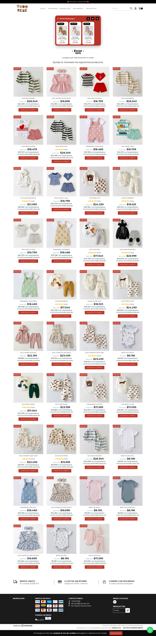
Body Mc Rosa (94, 507)
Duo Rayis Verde (28, 98)
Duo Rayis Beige (128, 98)
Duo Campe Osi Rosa (28, 352)
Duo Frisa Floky (127, 301)
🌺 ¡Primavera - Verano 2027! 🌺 (78, 2)
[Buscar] (131, 8)
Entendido (116, 633)
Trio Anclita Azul (61, 198)
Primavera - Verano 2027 (59, 8)
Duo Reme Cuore (28, 146)
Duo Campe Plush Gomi (28, 456)
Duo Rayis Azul (61, 146)
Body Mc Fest (61, 555)
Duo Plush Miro (61, 456)
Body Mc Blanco (127, 456)
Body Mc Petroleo (127, 507)
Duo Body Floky (127, 404)
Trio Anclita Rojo (94, 98)
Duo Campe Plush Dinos (61, 352)
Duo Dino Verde (28, 404)
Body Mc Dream (127, 352)
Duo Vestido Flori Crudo (61, 507)
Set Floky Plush (61, 404)
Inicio (43, 8)
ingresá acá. (116, 628)
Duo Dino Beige (61, 301)
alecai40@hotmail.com (80, 604)
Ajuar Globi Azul (94, 301)
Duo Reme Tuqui (127, 146)
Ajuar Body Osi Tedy (94, 404)
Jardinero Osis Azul (28, 507)
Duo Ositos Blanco (28, 198)
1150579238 (75, 601)
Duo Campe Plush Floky (94, 352)
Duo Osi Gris (94, 249)
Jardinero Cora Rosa (94, 146)
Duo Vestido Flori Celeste (28, 555)
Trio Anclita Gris (28, 249)
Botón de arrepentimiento (133, 628)
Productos (91, 8)
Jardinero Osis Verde (28, 301)
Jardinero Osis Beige (61, 249)
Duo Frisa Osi (94, 198)
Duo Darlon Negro (128, 249)
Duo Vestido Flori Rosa (61, 98)
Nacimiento (78, 8)
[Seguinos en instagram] (114, 602)
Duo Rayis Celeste (94, 456)
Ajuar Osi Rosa (94, 555)
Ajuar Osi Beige (128, 198)
